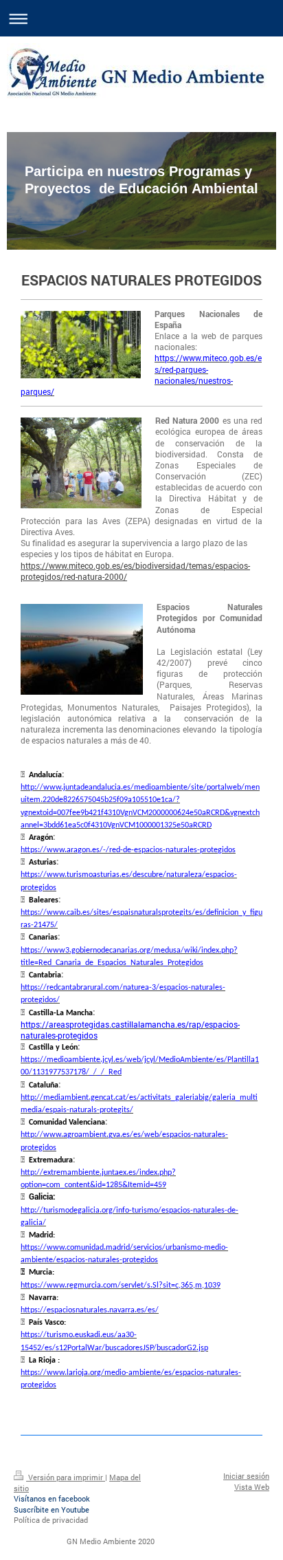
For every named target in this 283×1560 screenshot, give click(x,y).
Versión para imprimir (65, 1477)
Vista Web (251, 1487)
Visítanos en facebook (52, 1498)
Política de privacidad (51, 1520)
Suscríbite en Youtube (51, 1509)
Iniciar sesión (246, 1476)
